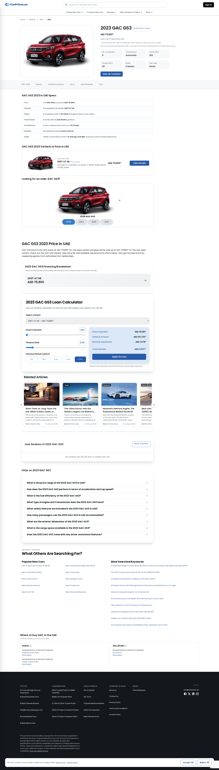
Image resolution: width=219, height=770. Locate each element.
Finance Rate (32, 342)
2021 (107, 221)
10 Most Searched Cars (29, 697)
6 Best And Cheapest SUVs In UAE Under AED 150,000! (132, 612)
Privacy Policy (114, 702)
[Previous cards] (21, 405)
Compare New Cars (95, 12)
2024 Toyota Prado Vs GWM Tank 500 (63, 691)
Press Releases (139, 690)
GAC (41, 19)
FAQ (101, 84)
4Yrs (68, 359)
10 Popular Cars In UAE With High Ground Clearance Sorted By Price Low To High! (143, 585)
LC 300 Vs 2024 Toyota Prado (64, 703)
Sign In (208, 4)
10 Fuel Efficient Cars (28, 716)
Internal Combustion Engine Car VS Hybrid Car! (130, 592)
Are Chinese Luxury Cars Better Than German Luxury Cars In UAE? (137, 598)
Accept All (188, 762)
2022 (94, 221)
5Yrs (80, 359)
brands (32, 19)
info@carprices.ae (191, 690)
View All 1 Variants (112, 74)
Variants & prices (56, 84)
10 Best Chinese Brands (29, 703)
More (148, 12)
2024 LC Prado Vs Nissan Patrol (64, 716)
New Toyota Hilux (72, 572)
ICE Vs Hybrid (89, 690)
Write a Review (141, 443)
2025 (68, 221)
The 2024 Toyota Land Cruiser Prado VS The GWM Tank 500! (135, 572)
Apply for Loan (119, 356)
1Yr (31, 359)
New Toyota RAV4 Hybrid (32, 572)
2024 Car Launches (92, 710)
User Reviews (87, 84)
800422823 (26, 655)
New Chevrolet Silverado (76, 592)
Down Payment (34, 329)
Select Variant (33, 315)
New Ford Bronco (73, 585)
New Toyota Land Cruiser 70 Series (36, 565)
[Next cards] (153, 405)
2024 (81, 221)
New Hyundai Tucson (74, 579)
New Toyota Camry (30, 579)
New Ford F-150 (28, 592)
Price (72, 84)
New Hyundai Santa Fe (31, 585)
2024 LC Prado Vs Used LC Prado (65, 710)
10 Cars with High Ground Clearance (30, 691)
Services (110, 12)
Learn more (60, 762)
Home (22, 19)
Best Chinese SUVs (91, 716)
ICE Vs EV (87, 697)
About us (112, 690)
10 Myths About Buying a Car (31, 710)
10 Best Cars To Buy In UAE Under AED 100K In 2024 (131, 618)
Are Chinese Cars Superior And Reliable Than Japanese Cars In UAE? (139, 625)
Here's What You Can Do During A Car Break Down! (131, 605)
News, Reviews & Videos (130, 12)
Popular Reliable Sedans (94, 703)
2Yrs (44, 359)
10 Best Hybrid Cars (27, 723)
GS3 (49, 19)
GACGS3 (25, 84)
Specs (39, 84)
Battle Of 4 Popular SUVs (62, 697)
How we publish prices (39, 751)
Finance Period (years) (38, 353)
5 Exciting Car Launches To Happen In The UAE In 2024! (133, 579)
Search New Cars (73, 12)
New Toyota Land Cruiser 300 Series (80, 565)
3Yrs (56, 359)
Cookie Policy (114, 714)
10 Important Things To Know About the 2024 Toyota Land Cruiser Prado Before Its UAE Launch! (149, 565)
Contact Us (113, 696)
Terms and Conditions (118, 708)
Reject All (204, 762)
